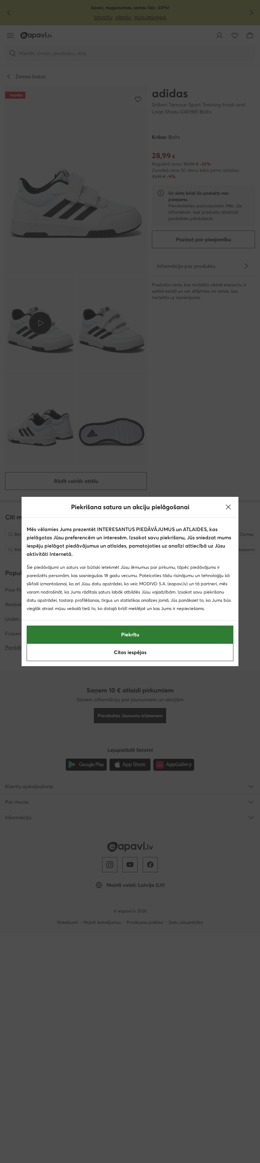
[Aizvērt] (228, 507)
